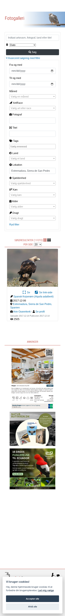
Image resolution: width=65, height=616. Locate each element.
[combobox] (32, 96)
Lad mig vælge (46, 590)
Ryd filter (14, 224)
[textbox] (32, 96)
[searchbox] (32, 146)
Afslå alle (32, 606)
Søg (33, 52)
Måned (13, 91)
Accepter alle (32, 598)
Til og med (15, 78)
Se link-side (45, 292)
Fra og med (15, 65)
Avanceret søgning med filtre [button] (24, 58)
